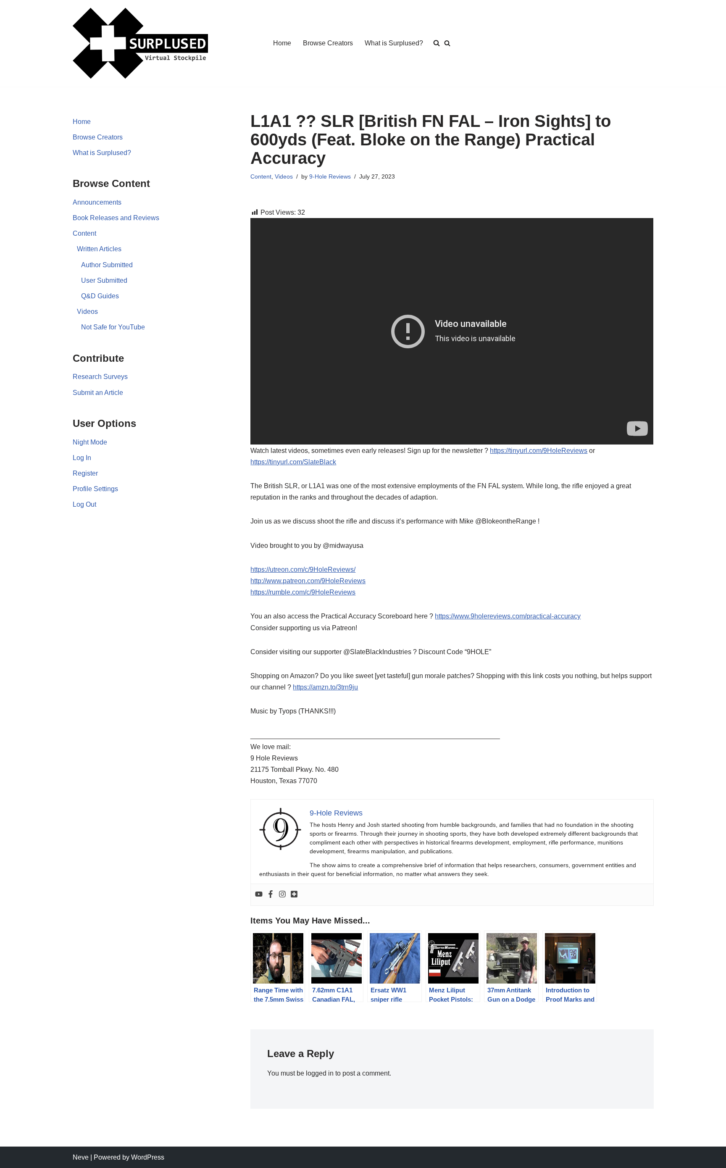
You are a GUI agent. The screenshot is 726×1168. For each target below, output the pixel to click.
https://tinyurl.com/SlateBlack (293, 462)
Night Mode (90, 442)
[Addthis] (294, 894)
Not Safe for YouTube (113, 327)
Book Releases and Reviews (116, 217)
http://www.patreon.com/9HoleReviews (308, 580)
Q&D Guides (100, 296)
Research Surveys (100, 376)
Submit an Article (98, 392)
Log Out (84, 504)
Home (282, 43)
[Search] (447, 43)
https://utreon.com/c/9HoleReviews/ (302, 569)
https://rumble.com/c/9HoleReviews (302, 592)
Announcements (97, 202)
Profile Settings (95, 488)
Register (85, 473)
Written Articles (99, 249)
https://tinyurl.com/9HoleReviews (538, 450)
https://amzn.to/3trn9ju (325, 687)
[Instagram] (282, 894)
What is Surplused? (394, 43)
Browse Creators (328, 43)
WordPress (147, 1157)
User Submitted (104, 280)
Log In (82, 457)
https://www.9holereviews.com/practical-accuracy (508, 616)
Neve (81, 1157)
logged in (320, 1073)
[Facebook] (270, 894)
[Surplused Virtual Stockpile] (140, 43)
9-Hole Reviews (330, 176)
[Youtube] (259, 894)
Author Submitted (107, 264)
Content (84, 233)
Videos (87, 311)
